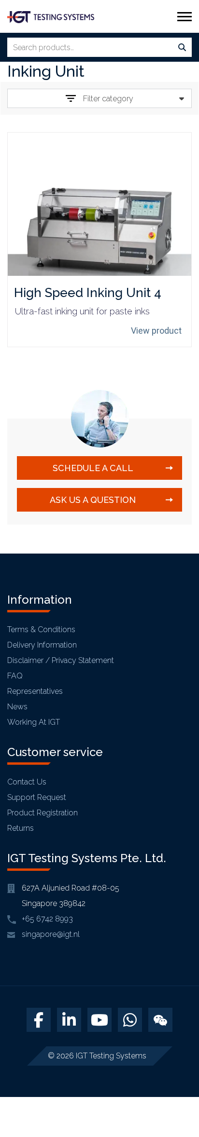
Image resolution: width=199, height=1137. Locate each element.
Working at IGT (33, 722)
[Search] (182, 47)
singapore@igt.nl (51, 934)
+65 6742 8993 (47, 918)
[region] (99, 1054)
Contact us (26, 781)
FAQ (15, 675)
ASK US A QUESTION (93, 500)
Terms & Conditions (41, 629)
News (17, 706)
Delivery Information (42, 645)
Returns (20, 828)
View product (156, 330)
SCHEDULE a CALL (93, 468)
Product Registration (42, 812)
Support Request (36, 797)
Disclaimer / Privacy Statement (60, 660)
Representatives (35, 691)
